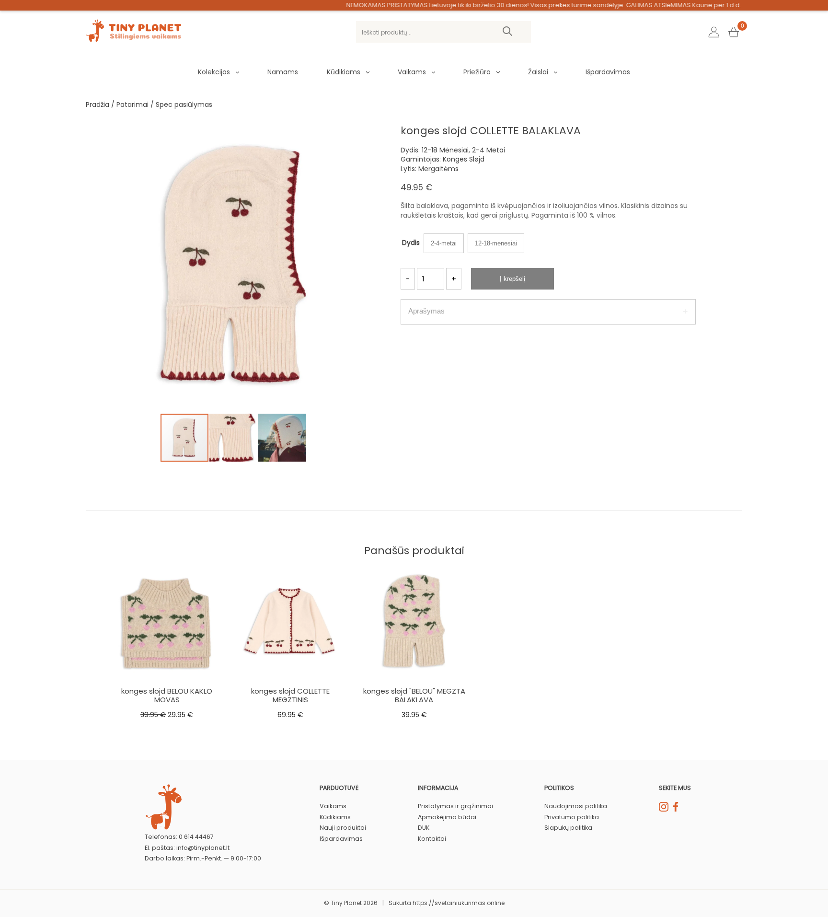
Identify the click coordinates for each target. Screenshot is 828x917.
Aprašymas (426, 311)
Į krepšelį (512, 278)
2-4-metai (444, 243)
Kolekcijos (214, 72)
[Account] (714, 32)
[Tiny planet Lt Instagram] (663, 809)
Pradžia (97, 104)
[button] (372, 125)
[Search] (507, 32)
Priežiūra (477, 72)
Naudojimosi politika (575, 806)
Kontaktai (432, 839)
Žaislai (538, 72)
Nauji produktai (343, 828)
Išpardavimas (608, 72)
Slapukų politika (568, 828)
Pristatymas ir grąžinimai (455, 806)
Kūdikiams (343, 72)
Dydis (411, 242)
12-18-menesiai (496, 243)
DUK (423, 828)
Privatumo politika (571, 817)
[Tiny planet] (134, 40)
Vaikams (412, 72)
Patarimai (132, 104)
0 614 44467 (196, 837)
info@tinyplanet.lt (203, 848)
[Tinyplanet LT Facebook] (675, 809)
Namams (282, 72)
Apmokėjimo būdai (447, 817)
